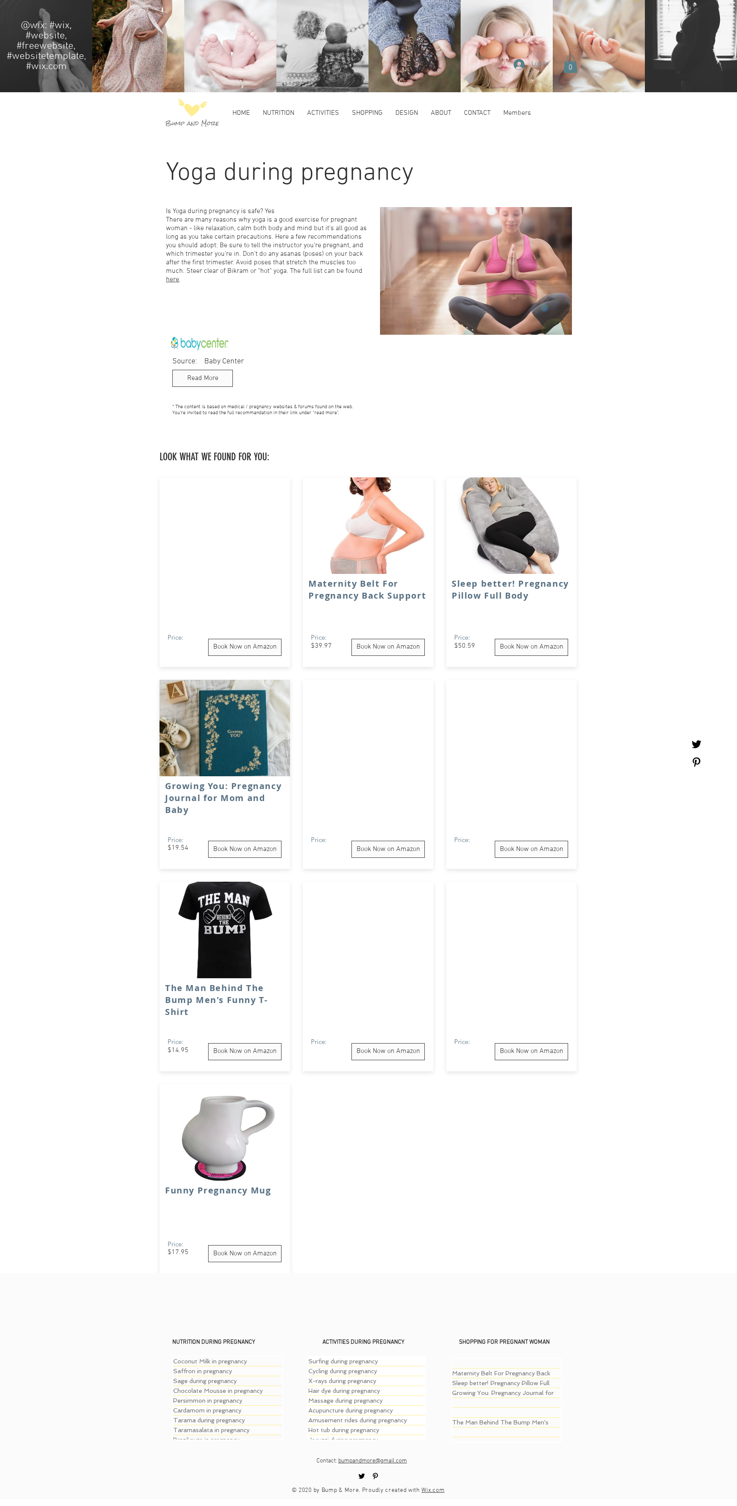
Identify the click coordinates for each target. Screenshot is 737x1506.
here (172, 279)
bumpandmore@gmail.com (372, 1461)
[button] (570, 64)
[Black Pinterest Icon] (696, 762)
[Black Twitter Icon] (696, 744)
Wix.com (432, 1490)
